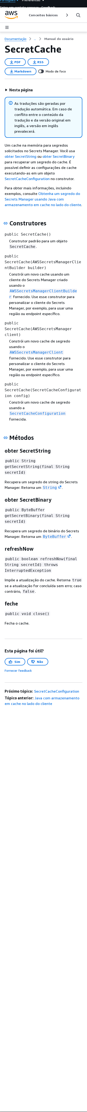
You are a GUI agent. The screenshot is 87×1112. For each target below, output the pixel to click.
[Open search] (78, 15)
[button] (19, 90)
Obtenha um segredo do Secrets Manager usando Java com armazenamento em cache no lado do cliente (43, 199)
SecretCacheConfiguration (27, 178)
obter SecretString (20, 156)
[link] (59, 38)
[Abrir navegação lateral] (7, 27)
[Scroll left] (25, 15)
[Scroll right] (67, 15)
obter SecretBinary (58, 156)
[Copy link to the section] (5, 223)
